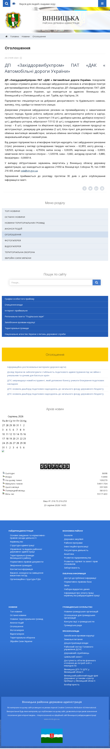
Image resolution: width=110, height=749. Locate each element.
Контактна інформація (21, 569)
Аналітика (69, 553)
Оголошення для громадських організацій (79, 616)
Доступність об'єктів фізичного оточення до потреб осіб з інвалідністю (80, 663)
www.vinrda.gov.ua (51, 719)
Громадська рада (73, 625)
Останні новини (15, 216)
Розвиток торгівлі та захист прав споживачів (81, 562)
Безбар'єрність (71, 684)
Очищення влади (14, 304)
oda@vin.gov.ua (29, 170)
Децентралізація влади (76, 642)
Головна (14, 36)
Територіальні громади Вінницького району (22, 556)
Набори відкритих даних (77, 589)
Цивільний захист (73, 656)
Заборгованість (72, 567)
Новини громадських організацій (81, 611)
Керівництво (16, 541)
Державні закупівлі (73, 539)
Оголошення (39, 36)
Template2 (14, 3)
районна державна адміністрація (60, 20)
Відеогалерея (13, 246)
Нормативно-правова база (78, 581)
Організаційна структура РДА (25, 579)
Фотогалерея (13, 240)
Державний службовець (76, 653)
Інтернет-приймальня (16, 310)
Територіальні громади (17, 328)
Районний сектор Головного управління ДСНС (78, 648)
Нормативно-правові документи (26, 561)
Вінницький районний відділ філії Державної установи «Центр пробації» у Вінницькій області (81, 678)
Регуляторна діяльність (76, 550)
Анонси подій (13, 228)
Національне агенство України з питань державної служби (35, 334)
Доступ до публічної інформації (80, 577)
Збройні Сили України (18, 258)
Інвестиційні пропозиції (76, 546)
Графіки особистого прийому (19, 298)
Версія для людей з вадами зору (37, 4)
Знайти (97, 282)
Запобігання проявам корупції (20, 322)
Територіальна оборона (20, 252)
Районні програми (73, 542)
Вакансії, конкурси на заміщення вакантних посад (26, 574)
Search (6, 3)
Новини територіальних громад (25, 222)
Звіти (66, 585)
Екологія (68, 535)
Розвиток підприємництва (77, 557)
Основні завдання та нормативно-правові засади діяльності (27, 536)
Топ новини (12, 211)
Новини (26, 36)
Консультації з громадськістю (79, 621)
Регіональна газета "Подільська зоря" (24, 316)
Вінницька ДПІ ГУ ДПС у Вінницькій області (76, 670)
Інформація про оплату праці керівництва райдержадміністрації (82, 594)
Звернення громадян (21, 565)
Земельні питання (73, 639)
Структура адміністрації (22, 545)
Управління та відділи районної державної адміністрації (26, 550)
